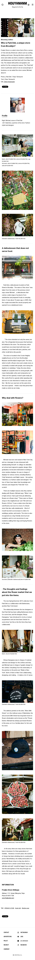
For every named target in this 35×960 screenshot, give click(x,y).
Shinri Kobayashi (9, 82)
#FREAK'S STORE (9, 908)
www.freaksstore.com (8, 898)
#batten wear (25, 908)
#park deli (18, 908)
